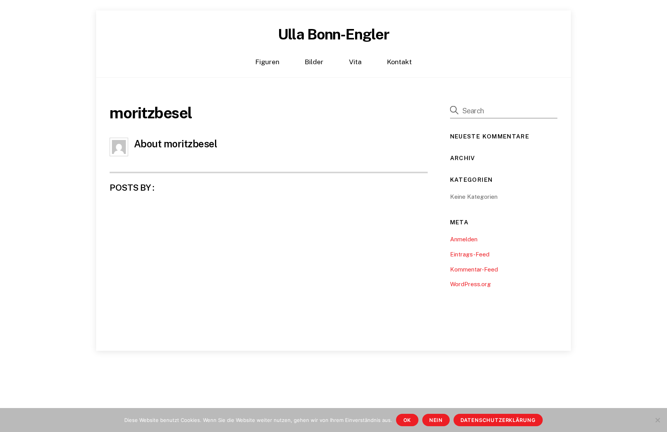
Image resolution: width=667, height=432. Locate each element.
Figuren (267, 62)
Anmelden (463, 239)
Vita (355, 62)
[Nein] (657, 420)
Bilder (314, 62)
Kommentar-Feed (474, 269)
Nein (436, 420)
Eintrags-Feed (469, 254)
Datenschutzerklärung (497, 420)
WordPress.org (470, 284)
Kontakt (399, 62)
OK (407, 420)
